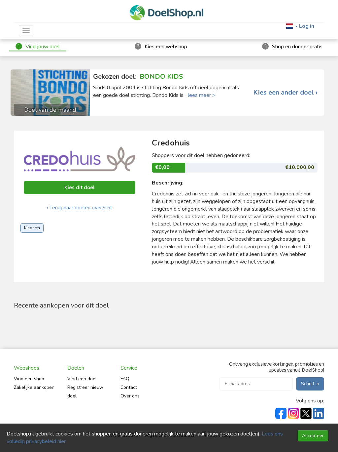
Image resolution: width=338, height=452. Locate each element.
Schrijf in (310, 384)
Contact (128, 387)
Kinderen (32, 227)
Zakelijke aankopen (34, 387)
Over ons (130, 396)
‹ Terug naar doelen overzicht (79, 207)
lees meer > (202, 95)
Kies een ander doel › (285, 93)
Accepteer (313, 435)
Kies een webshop (166, 46)
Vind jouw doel (42, 46)
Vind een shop (29, 379)
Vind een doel (82, 379)
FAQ (124, 379)
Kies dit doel (79, 187)
